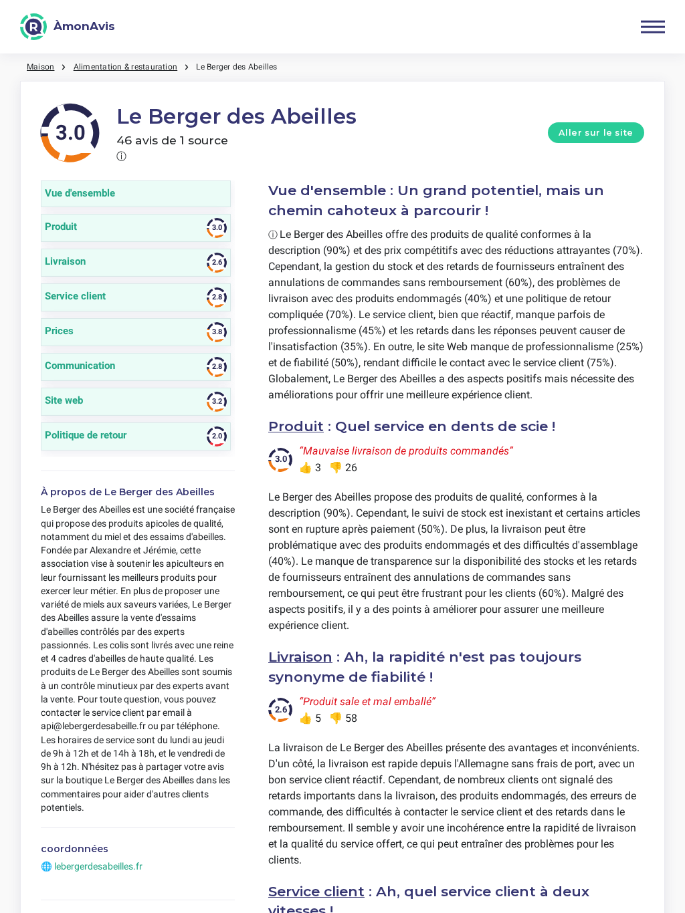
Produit (296, 426)
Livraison (300, 656)
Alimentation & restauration (125, 67)
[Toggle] (653, 27)
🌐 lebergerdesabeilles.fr (91, 866)
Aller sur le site (596, 133)
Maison (40, 67)
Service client (316, 891)
